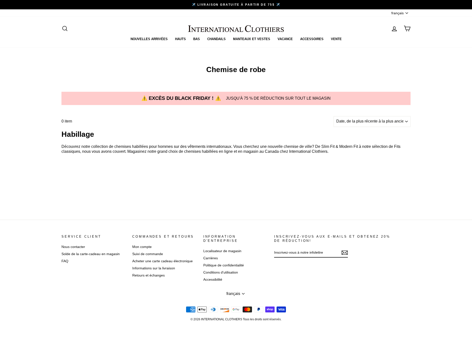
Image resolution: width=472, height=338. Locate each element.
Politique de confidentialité (223, 265)
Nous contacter (73, 247)
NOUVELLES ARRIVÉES (149, 39)
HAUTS (180, 39)
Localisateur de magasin (222, 251)
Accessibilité (212, 279)
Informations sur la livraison (153, 268)
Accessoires (312, 39)
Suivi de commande (147, 254)
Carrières (210, 258)
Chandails (216, 39)
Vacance (285, 39)
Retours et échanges (148, 275)
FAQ (64, 261)
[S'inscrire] (344, 253)
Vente (336, 39)
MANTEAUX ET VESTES (251, 39)
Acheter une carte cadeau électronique (162, 261)
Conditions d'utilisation (220, 272)
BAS (196, 39)
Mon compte (142, 247)
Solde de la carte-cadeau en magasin (90, 254)
